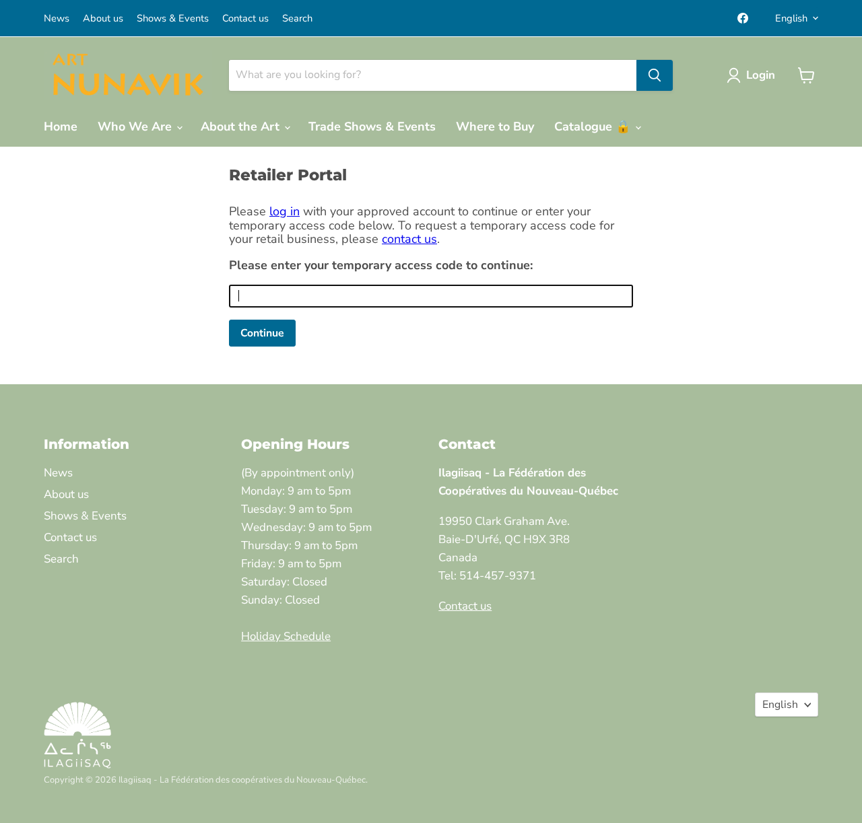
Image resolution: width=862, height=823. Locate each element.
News (56, 18)
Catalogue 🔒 (594, 126)
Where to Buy (495, 126)
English (791, 18)
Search (297, 18)
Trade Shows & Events (372, 126)
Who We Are (136, 126)
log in (284, 211)
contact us (409, 239)
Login (760, 75)
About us (103, 18)
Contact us (245, 18)
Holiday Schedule (286, 636)
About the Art (242, 126)
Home (60, 126)
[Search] (654, 75)
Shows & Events (173, 18)
